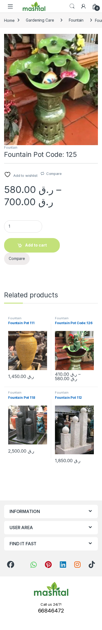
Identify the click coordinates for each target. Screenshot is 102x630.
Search (72, 6)
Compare (54, 173)
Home (9, 20)
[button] (93, 40)
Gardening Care (40, 20)
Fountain (76, 20)
